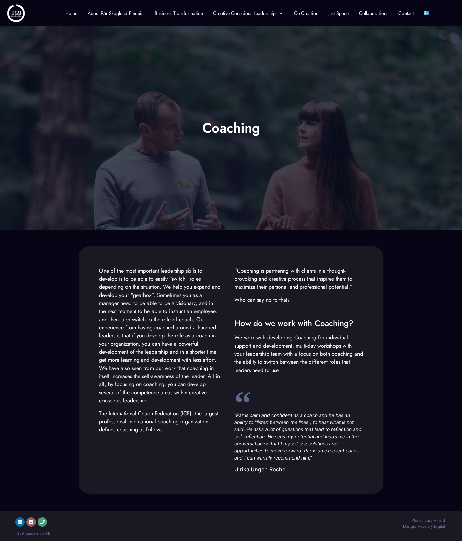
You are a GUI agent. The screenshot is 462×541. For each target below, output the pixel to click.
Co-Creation (306, 13)
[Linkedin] (20, 522)
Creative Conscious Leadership (244, 13)
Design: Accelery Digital (424, 526)
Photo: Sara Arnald (428, 520)
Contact (406, 13)
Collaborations (373, 13)
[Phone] (42, 522)
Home (71, 13)
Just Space (338, 13)
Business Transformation (179, 13)
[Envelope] (31, 522)
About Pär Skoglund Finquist (116, 13)
